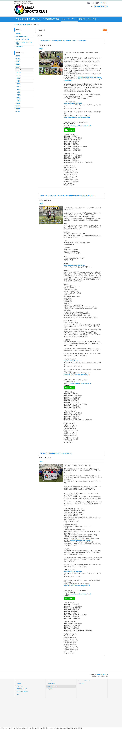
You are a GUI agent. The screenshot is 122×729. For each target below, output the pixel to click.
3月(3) (18, 95)
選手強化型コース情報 (22, 688)
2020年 (18, 106)
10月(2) (19, 75)
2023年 (18, 64)
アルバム (50, 688)
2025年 (18, 58)
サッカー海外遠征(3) (21, 36)
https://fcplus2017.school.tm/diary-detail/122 (77, 117)
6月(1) (18, 86)
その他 (41, 48)
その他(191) (19, 46)
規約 (18, 694)
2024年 (18, 61)
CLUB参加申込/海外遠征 (22, 691)
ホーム (18, 680)
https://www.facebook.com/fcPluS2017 (89, 77)
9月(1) (18, 78)
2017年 (18, 111)
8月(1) (18, 81)
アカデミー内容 (51, 683)
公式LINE (81, 683)
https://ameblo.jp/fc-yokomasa (73, 103)
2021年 (18, 103)
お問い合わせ (103, 2)
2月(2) (18, 97)
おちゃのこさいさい (102, 674)
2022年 (18, 67)
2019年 (18, 109)
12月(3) (19, 70)
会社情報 (19, 683)
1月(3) (18, 100)
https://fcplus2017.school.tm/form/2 (80, 126)
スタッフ (50, 680)
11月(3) (19, 72)
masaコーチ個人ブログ (84, 680)
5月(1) (18, 89)
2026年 (18, 56)
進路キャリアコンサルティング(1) (24, 43)
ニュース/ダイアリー (53, 686)
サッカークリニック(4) (22, 39)
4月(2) (18, 92)
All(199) (18, 33)
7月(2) (18, 84)
